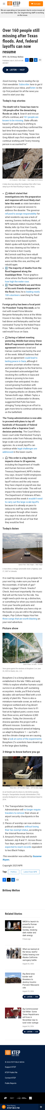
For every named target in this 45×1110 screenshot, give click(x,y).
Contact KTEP (10, 1078)
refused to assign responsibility (20, 213)
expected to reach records (18, 847)
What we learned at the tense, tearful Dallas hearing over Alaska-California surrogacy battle (30, 954)
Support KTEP (10, 1067)
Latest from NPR (30, 872)
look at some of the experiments (25, 739)
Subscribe (24, 84)
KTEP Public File (11, 1072)
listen (33, 87)
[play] (3, 1107)
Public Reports (10, 1083)
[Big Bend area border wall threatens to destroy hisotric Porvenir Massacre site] (13, 978)
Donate (37, 4)
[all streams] (41, 1107)
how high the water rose (17, 281)
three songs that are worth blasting (19, 618)
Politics (14, 872)
